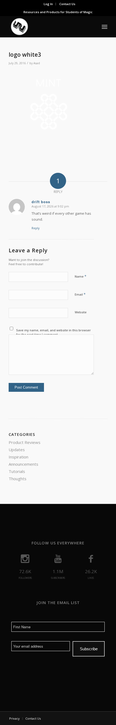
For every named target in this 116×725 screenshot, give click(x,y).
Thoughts (17, 478)
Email (80, 294)
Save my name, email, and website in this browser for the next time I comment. (53, 332)
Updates (17, 449)
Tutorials (17, 471)
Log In (48, 4)
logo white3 (25, 54)
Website (81, 312)
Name (80, 276)
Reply (36, 228)
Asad (36, 63)
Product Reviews (24, 442)
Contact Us (67, 4)
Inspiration (18, 457)
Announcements (23, 464)
